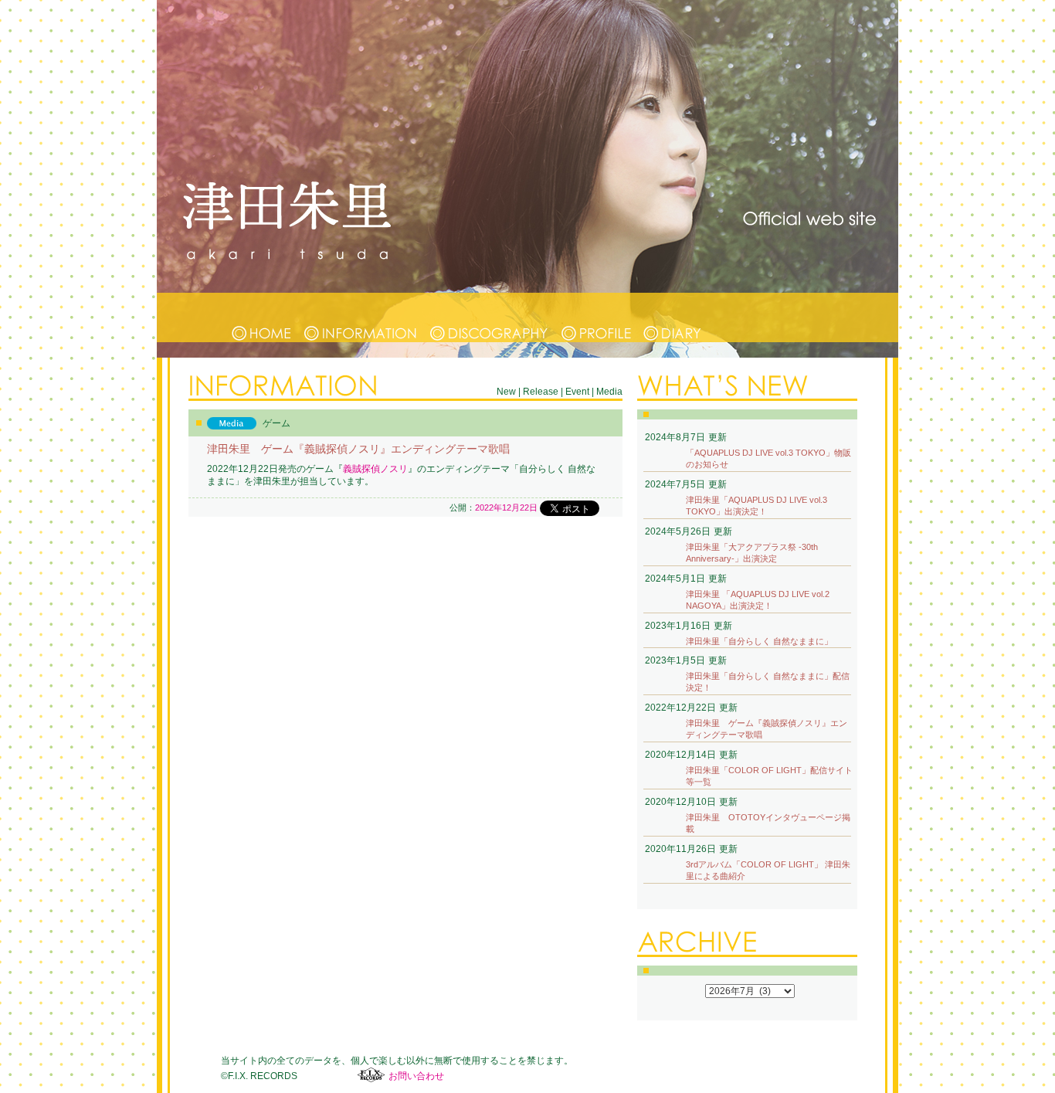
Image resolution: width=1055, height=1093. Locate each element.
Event (577, 391)
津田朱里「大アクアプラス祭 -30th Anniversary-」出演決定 (752, 552)
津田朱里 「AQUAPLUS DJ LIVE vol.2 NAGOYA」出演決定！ (757, 599)
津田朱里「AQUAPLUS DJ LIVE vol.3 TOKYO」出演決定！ (756, 505)
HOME (262, 317)
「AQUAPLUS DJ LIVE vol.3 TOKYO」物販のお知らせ (768, 458)
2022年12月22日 (506, 507)
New (506, 391)
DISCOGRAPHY (490, 317)
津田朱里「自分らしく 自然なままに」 (759, 641)
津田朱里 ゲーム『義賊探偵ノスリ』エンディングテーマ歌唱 (766, 728)
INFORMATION (361, 317)
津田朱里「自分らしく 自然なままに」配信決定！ (768, 681)
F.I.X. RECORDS (371, 1075)
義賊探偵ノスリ (375, 468)
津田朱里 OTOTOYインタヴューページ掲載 (768, 823)
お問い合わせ (416, 1076)
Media (609, 391)
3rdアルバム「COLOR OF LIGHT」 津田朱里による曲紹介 (768, 870)
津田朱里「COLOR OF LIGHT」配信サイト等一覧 (769, 775)
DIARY (672, 317)
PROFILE (596, 317)
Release (540, 391)
